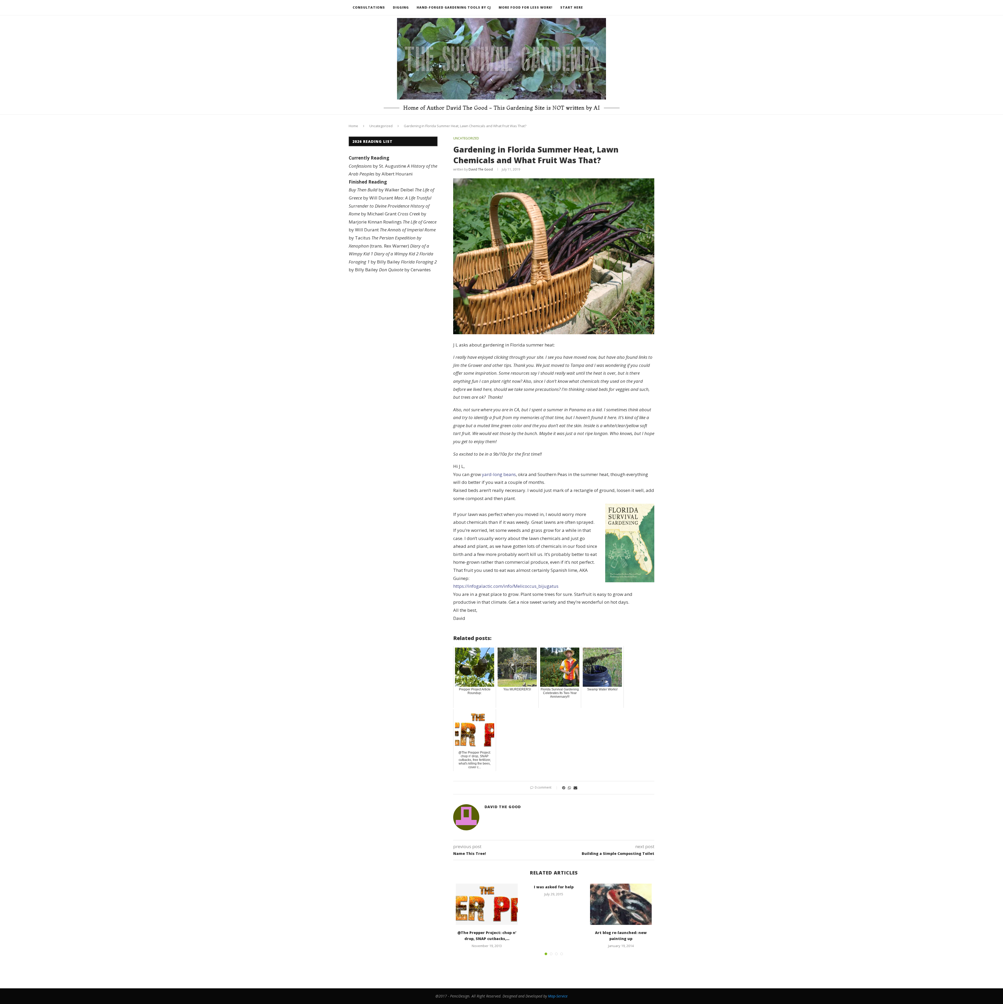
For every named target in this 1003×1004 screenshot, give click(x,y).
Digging (401, 7)
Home (353, 126)
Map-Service (558, 996)
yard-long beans (499, 474)
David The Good (481, 169)
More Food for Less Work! (525, 7)
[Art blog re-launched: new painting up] (621, 904)
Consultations (369, 7)
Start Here (571, 7)
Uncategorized (381, 126)
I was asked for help (554, 886)
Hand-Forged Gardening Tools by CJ (454, 7)
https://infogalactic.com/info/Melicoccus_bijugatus (505, 586)
